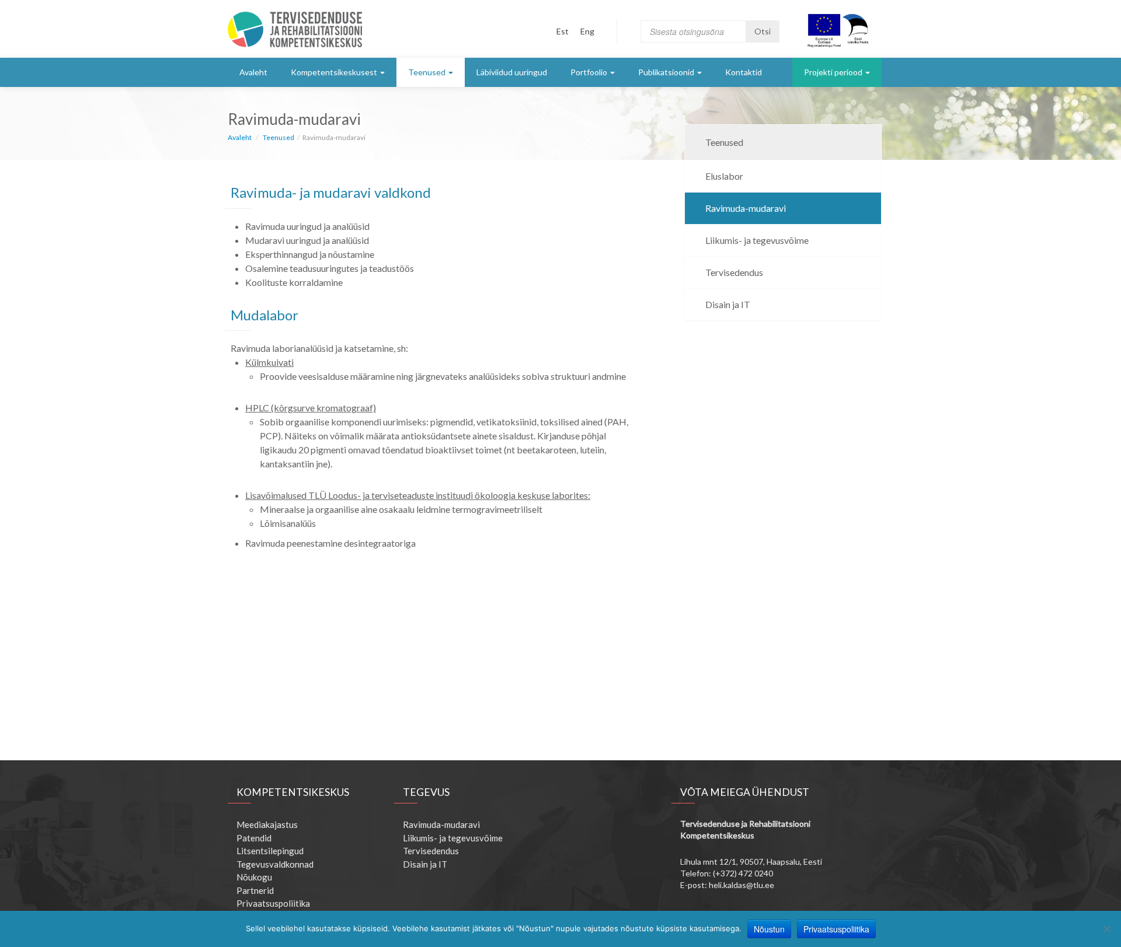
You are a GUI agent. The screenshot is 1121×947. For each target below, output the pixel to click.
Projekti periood (833, 72)
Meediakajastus (267, 824)
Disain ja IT (727, 304)
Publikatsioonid (666, 72)
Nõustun (769, 929)
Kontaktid (743, 72)
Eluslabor (724, 175)
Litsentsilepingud (270, 850)
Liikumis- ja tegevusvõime (757, 240)
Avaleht (253, 72)
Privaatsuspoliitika (273, 903)
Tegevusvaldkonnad (275, 864)
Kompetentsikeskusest (334, 72)
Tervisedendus (734, 272)
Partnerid (255, 890)
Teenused (426, 72)
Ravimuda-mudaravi (745, 208)
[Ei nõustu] (1106, 929)
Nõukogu (254, 877)
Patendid (253, 838)
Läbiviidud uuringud (511, 72)
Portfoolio (588, 72)
